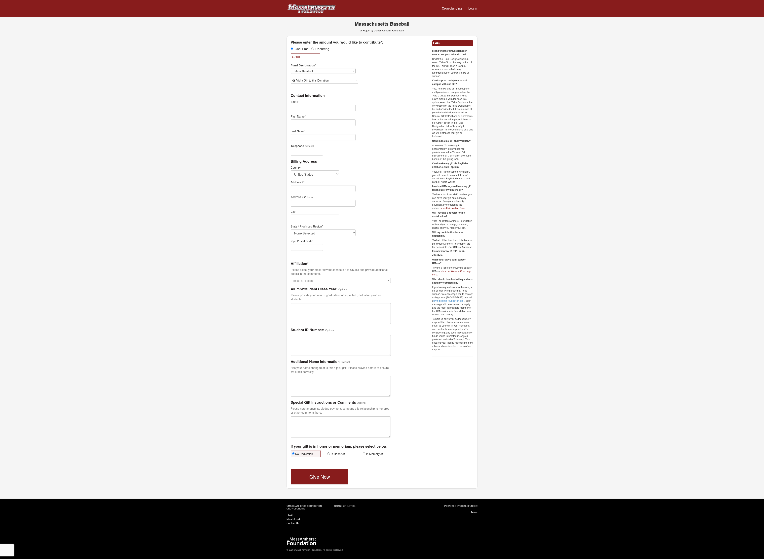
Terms (474, 512)
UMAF (289, 515)
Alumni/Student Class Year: (314, 289)
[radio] (305, 454)
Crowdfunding (452, 8)
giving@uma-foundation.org (448, 300)
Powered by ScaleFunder (460, 505)
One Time (302, 49)
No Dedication (303, 454)
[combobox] (323, 71)
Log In (472, 8)
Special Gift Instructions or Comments (323, 402)
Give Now (319, 476)
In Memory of (374, 454)
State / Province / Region (307, 226)
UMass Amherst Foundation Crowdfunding (304, 507)
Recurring (322, 49)
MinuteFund (293, 519)
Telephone (297, 146)
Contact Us (292, 523)
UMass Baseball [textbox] (302, 71)
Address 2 (297, 197)
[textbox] (324, 80)
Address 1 (297, 182)
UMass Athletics (345, 505)
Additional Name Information (315, 362)
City (293, 212)
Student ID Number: (307, 330)
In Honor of (337, 454)
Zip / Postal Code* (302, 241)
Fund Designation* (303, 65)
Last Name (298, 131)
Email (295, 102)
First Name (298, 116)
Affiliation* (300, 264)
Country (296, 167)
